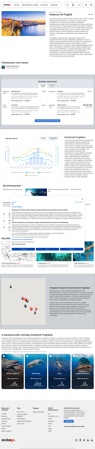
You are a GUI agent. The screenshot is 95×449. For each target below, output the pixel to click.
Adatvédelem (21, 418)
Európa (51, 12)
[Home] (7, 5)
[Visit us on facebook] (80, 440)
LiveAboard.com (53, 416)
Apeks (50, 423)
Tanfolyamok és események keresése (47, 120)
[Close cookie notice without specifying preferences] (82, 199)
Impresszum (20, 423)
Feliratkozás (68, 421)
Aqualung (51, 421)
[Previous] (4, 199)
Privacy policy (79, 202)
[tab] (43, 86)
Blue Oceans (21, 412)
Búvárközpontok (12, 186)
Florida (3, 423)
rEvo (49, 426)
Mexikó (3, 428)
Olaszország (57, 12)
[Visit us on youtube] (92, 440)
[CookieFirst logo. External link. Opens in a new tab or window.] (12, 204)
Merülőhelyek (8, 238)
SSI (49, 413)
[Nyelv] (73, 5)
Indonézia (4, 421)
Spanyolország (6, 418)
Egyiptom (4, 416)
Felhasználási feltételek (24, 421)
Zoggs (50, 428)
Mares (50, 418)
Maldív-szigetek (6, 431)
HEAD (50, 431)
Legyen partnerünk (38, 412)
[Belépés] (86, 5)
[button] (11, 287)
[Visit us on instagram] (76, 440)
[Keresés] (67, 5)
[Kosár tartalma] (90, 5)
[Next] (90, 199)
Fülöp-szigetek (6, 426)
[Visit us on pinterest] (84, 440)
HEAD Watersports (53, 409)
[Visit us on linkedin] (88, 440)
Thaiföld (3, 413)
